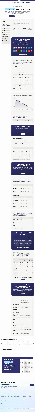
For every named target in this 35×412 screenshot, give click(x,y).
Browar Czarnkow (28, 254)
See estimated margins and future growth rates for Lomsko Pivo (21, 181)
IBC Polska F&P (18, 255)
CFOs (2, 399)
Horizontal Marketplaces (22, 240)
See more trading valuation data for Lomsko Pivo (19, 117)
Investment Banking (29, 240)
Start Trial (7, 369)
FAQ (2, 42)
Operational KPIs (4, 38)
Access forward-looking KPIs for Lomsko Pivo (19, 215)
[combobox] (30, 97)
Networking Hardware (21, 243)
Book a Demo (31, 399)
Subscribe (31, 384)
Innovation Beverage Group (26, 12)
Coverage (12, 2)
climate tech (23, 43)
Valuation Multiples (4, 34)
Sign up (4, 24)
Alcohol (28, 256)
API (20, 2)
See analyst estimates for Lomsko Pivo (18, 72)
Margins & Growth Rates (5, 36)
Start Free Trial (28, 2)
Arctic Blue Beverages (18, 12)
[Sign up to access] (29, 151)
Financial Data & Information (28, 243)
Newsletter (24, 396)
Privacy (2, 408)
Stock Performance (4, 32)
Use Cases (8, 2)
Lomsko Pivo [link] (20, 6)
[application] (23, 104)
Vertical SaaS (15, 243)
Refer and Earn (25, 399)
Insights (15, 2)
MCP (22, 2)
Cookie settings (7, 408)
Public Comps (16, 6)
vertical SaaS (21, 44)
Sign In (24, 2)
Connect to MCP (15, 0)
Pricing (18, 2)
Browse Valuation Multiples (23, 54)
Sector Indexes (16, 395)
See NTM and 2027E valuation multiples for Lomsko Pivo (20, 141)
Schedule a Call (12, 369)
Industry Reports (25, 395)
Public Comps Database (17, 396)
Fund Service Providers (4, 400)
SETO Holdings (12, 12)
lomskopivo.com (30, 29)
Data (9, 395)
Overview (3, 28)
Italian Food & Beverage (16, 13)
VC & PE (2, 395)
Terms (4, 408)
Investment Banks (3, 396)
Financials (3, 30)
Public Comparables (5, 40)
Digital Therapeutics (16, 240)
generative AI (19, 43)
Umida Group (14, 255)
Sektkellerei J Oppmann (25, 255)
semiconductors (27, 43)
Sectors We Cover (10, 396)
